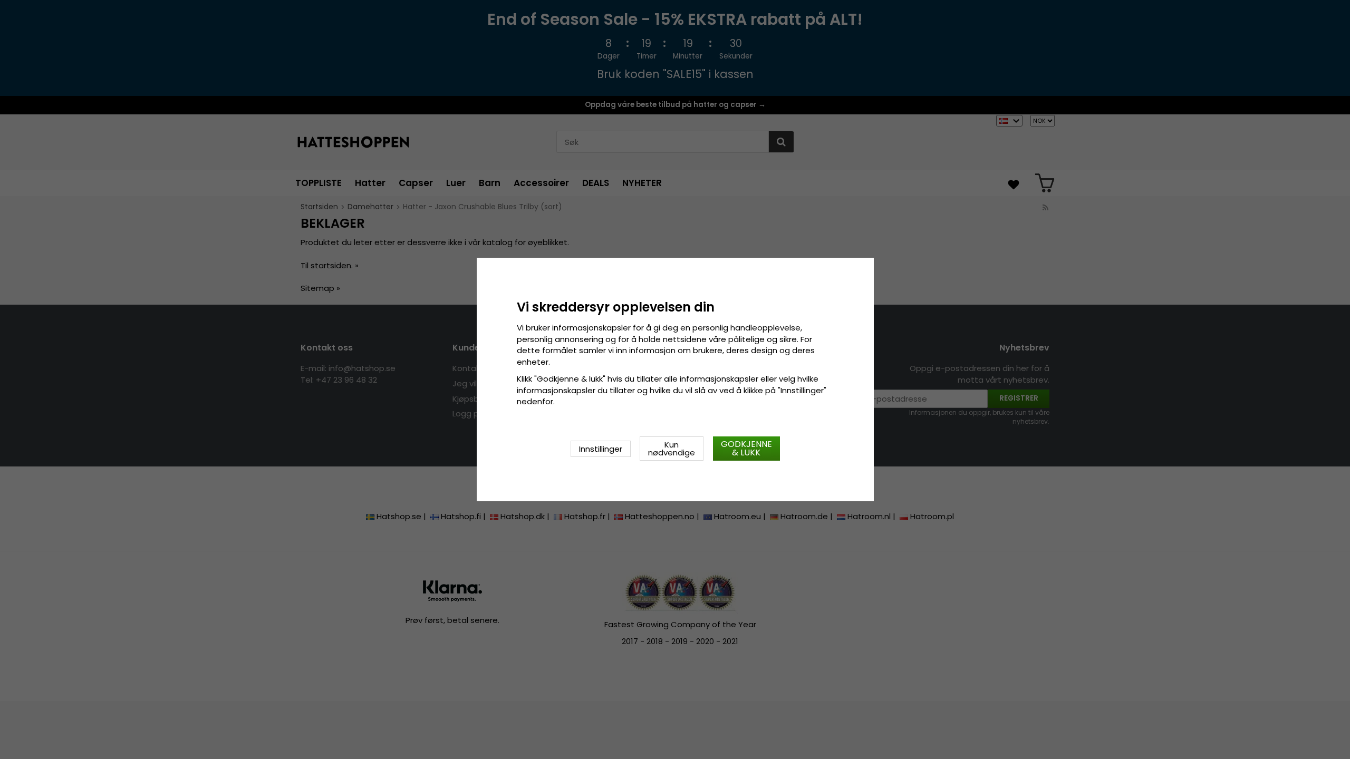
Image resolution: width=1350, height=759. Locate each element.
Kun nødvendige (671, 448)
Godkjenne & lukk (746, 448)
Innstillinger (600, 448)
